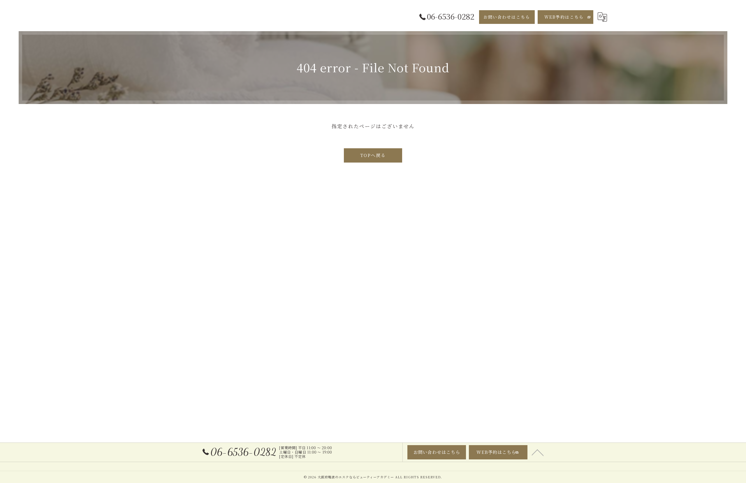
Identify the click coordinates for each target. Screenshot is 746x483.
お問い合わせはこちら (506, 17)
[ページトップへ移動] (537, 452)
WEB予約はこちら (564, 17)
